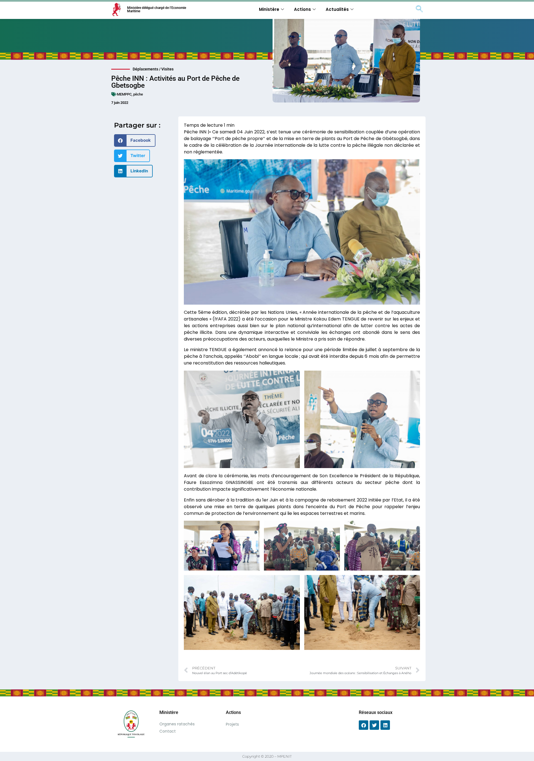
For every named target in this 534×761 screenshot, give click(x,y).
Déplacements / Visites (153, 69)
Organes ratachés (177, 724)
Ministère (269, 9)
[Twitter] (374, 725)
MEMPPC (124, 94)
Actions (302, 9)
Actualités (337, 9)
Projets (232, 724)
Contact (167, 731)
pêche (138, 94)
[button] (134, 140)
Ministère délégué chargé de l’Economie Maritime (156, 9)
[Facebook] (363, 725)
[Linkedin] (385, 725)
